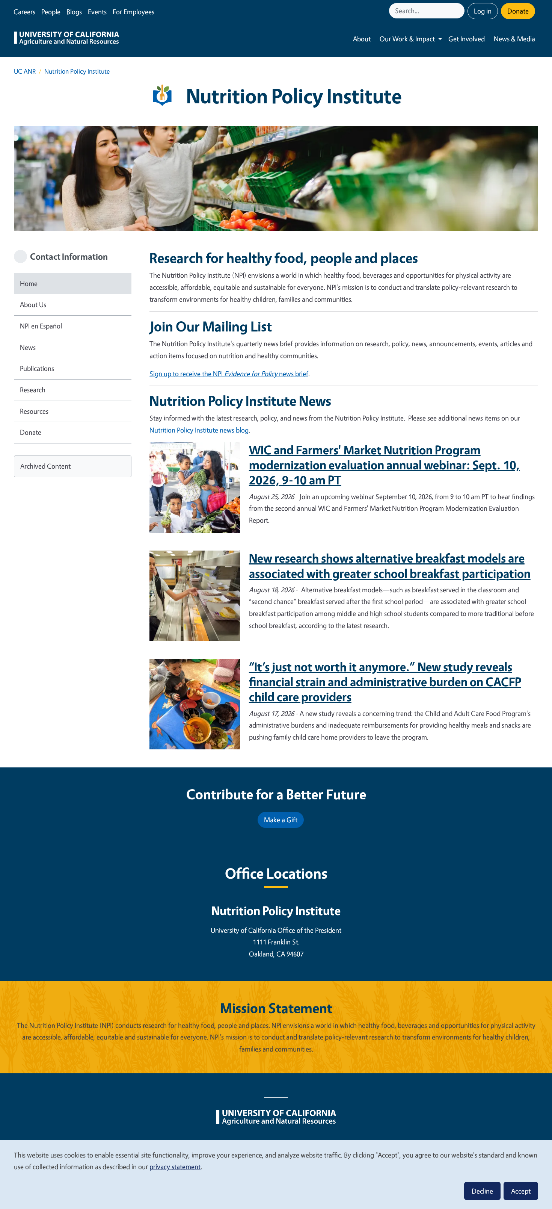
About (362, 38)
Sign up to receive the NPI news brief (228, 373)
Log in (483, 10)
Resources (34, 411)
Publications (37, 368)
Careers (24, 11)
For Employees (133, 11)
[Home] (66, 39)
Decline (482, 1190)
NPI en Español (41, 325)
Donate (518, 10)
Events (97, 11)
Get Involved (466, 38)
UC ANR (25, 71)
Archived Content (45, 466)
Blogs (74, 11)
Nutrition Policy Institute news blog (199, 429)
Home (29, 283)
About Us (33, 304)
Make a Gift (280, 819)
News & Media (514, 38)
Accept (521, 1190)
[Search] (460, 10)
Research (32, 389)
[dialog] (276, 1174)
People (50, 11)
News (28, 347)
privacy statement (175, 1166)
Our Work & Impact (407, 38)
